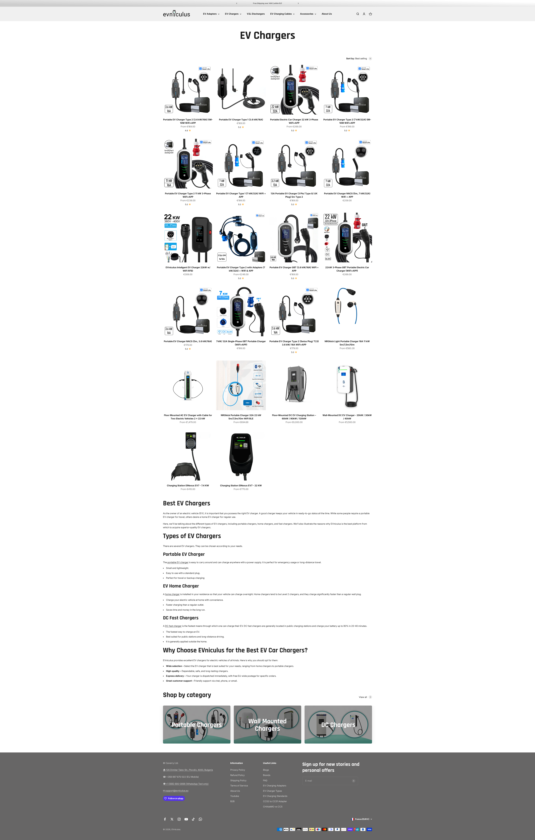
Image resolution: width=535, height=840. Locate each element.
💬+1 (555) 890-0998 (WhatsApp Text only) (186, 783)
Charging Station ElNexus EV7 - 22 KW (241, 485)
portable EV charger (177, 562)
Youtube (234, 796)
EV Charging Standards (275, 796)
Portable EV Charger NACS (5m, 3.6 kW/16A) (188, 341)
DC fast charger (173, 626)
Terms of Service (239, 785)
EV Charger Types (272, 790)
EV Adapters (210, 14)
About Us (327, 14)
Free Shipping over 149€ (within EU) (267, 3)
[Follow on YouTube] (186, 819)
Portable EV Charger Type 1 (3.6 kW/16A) (241, 119)
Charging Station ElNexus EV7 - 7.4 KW (188, 485)
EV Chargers (232, 14)
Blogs (266, 769)
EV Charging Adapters (274, 785)
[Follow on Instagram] (179, 819)
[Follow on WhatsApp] (200, 819)
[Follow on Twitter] (172, 819)
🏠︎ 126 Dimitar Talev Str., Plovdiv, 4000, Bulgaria (188, 769)
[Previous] (236, 3)
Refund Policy (237, 775)
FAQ (265, 780)
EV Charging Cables (281, 14)
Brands (266, 775)
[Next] (298, 3)
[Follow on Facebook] (165, 819)
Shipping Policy (238, 780)
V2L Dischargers (256, 14)
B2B (232, 801)
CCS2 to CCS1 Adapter (275, 801)
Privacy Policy (237, 769)
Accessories (306, 14)
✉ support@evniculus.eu (175, 790)
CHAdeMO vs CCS (272, 806)
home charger (172, 594)
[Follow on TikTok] (193, 819)
